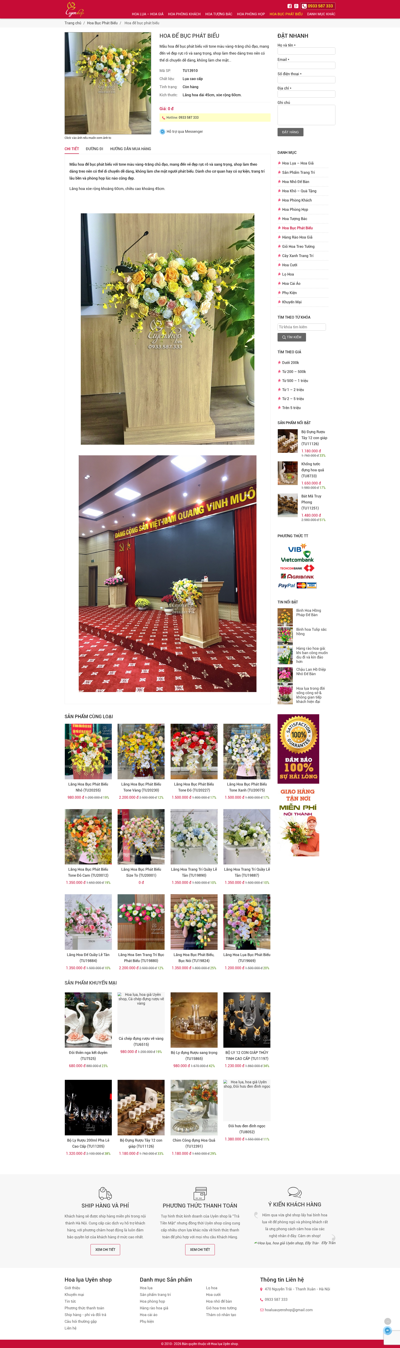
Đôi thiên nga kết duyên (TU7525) (88, 1055)
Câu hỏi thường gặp (81, 1321)
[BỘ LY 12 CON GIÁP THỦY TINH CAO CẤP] (247, 1020)
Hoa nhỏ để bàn (219, 1301)
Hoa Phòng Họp (251, 14)
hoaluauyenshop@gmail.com (289, 1310)
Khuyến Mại (292, 302)
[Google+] (297, 5)
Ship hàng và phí (105, 1205)
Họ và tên (287, 45)
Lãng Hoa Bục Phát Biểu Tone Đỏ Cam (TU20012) (88, 872)
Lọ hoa (211, 1288)
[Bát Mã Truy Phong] (288, 505)
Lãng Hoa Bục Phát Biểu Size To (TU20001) (141, 872)
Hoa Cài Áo (291, 283)
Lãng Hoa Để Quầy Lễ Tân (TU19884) (88, 958)
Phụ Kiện (289, 293)
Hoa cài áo (148, 1315)
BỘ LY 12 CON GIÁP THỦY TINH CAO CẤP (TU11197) (246, 1055)
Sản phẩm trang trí (155, 1294)
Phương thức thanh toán (200, 1205)
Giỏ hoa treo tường (221, 1308)
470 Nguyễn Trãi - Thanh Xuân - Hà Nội (297, 1289)
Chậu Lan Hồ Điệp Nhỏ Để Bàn (311, 671)
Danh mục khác (321, 14)
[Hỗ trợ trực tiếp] (387, 1330)
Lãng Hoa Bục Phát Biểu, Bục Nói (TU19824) (194, 958)
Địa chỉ (284, 88)
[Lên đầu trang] (387, 1321)
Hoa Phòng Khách (184, 14)
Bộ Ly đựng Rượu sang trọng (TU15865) (194, 1055)
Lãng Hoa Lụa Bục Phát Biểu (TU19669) (246, 958)
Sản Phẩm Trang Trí (298, 172)
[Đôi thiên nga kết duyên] (88, 1020)
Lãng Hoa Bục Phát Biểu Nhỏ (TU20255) (88, 787)
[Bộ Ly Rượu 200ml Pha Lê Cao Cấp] (88, 1108)
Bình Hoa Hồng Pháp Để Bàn (308, 612)
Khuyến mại (74, 1294)
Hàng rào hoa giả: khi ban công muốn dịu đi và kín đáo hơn (312, 655)
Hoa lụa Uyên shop (224, 1344)
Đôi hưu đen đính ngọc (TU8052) (246, 1129)
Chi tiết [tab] (72, 149)
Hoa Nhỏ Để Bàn (295, 182)
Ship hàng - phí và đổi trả (85, 1315)
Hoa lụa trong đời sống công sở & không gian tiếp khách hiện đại (310, 695)
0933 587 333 (189, 117)
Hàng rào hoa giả (154, 1308)
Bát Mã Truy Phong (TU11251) (311, 502)
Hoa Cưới (289, 265)
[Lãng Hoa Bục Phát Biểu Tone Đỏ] (194, 752)
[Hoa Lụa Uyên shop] (75, 9)
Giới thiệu (72, 1288)
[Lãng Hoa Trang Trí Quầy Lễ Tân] (194, 837)
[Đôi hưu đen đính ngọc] (247, 1100)
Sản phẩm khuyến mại (91, 983)
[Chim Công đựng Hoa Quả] (194, 1108)
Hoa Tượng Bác (218, 14)
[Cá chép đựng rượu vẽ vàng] (141, 1013)
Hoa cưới (213, 1294)
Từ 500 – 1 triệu (295, 381)
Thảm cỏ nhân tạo (221, 1315)
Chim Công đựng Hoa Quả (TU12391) (194, 1143)
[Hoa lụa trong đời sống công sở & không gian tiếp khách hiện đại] (285, 695)
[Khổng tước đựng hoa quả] (288, 473)
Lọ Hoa (288, 274)
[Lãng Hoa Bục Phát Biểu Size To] (141, 837)
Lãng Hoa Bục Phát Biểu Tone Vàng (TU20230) (141, 787)
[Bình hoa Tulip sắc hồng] (285, 636)
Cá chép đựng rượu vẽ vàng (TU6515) (141, 1041)
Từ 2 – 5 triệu (293, 399)
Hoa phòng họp (152, 1301)
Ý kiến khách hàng (294, 1204)
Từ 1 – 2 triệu (293, 390)
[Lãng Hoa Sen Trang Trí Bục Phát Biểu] (141, 922)
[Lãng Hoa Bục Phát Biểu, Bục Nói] (194, 922)
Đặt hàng (290, 132)
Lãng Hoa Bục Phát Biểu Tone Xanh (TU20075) (247, 787)
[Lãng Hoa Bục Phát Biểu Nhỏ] (88, 752)
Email (283, 59)
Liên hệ (70, 1328)
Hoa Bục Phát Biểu (286, 14)
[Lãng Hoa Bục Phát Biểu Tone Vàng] (141, 752)
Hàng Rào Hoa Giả (297, 237)
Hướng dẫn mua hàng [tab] (130, 149)
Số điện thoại (290, 74)
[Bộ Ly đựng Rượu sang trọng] (194, 1020)
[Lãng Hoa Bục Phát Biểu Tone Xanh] (247, 752)
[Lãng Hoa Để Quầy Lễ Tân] (88, 922)
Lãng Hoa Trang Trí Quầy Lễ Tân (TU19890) (194, 872)
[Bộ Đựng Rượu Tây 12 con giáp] (141, 1108)
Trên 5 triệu (291, 408)
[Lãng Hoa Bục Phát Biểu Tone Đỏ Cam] (88, 837)
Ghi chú (284, 102)
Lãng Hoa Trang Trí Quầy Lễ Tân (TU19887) (247, 872)
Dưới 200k (290, 362)
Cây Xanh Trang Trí (297, 256)
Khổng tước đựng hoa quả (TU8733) (312, 470)
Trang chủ (73, 23)
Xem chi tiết (105, 1250)
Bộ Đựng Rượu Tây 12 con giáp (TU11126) (141, 1143)
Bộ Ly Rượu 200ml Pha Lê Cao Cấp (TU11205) (88, 1143)
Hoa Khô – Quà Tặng (299, 191)
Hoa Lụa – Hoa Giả (147, 14)
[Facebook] (290, 5)
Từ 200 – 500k (294, 372)
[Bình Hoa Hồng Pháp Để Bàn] (285, 617)
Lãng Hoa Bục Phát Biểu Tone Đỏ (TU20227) (194, 787)
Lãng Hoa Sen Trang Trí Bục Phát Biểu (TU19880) (141, 958)
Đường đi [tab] (94, 149)
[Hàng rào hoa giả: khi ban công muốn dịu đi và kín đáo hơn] (285, 655)
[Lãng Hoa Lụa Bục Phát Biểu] (247, 922)
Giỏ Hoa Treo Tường (298, 246)
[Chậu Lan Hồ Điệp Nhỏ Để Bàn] (285, 676)
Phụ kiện (147, 1321)
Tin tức (70, 1301)
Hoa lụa (146, 1288)
